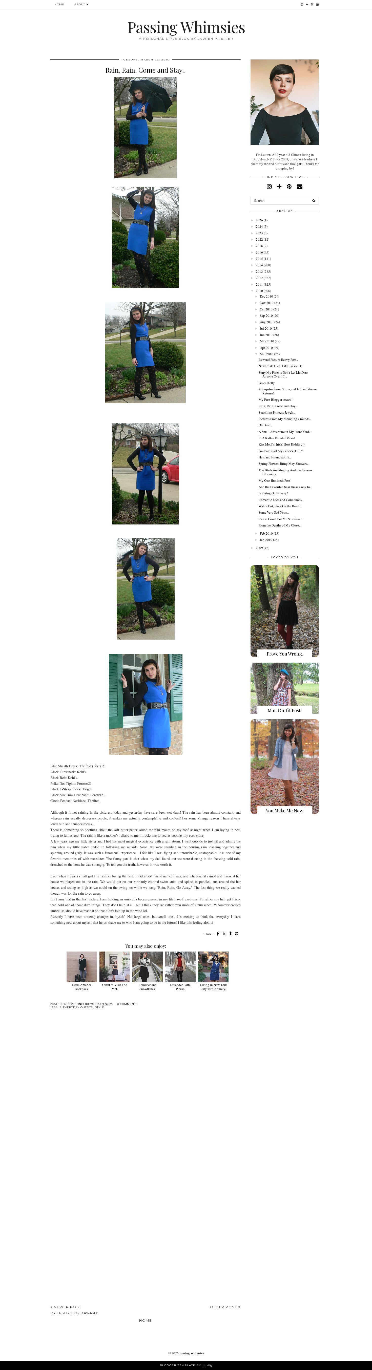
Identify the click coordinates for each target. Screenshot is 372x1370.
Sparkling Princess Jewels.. (277, 412)
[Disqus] (145, 1091)
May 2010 (267, 341)
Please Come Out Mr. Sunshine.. (280, 519)
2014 (259, 265)
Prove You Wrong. (285, 654)
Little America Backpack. (82, 986)
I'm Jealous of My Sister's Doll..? (281, 451)
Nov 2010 (267, 302)
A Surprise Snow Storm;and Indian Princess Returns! (288, 391)
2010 (259, 290)
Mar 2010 (266, 354)
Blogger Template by (186, 1365)
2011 (259, 284)
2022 (259, 239)
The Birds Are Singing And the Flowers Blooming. (285, 472)
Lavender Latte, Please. (180, 986)
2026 (259, 220)
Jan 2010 (266, 539)
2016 (259, 252)
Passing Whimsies (186, 26)
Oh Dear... (265, 425)
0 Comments (127, 1004)
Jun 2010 (266, 334)
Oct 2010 (266, 309)
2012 (259, 278)
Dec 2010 (266, 296)
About (79, 4)
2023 (259, 233)
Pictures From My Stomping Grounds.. (285, 418)
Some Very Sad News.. (274, 512)
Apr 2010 (266, 347)
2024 (259, 226)
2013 (259, 271)
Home (59, 4)
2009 (259, 547)
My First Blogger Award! (276, 399)
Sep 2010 (266, 315)
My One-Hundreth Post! (275, 480)
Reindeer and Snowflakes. (147, 986)
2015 (259, 258)
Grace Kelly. (267, 383)
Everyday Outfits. (78, 1007)
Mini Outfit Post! (285, 710)
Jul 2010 (266, 328)
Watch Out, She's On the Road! (279, 506)
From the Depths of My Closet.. (280, 525)
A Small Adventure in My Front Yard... (285, 431)
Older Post (224, 1307)
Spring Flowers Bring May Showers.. (283, 463)
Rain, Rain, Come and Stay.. (278, 406)
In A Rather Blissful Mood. (277, 438)
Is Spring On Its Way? (273, 493)
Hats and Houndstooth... (275, 457)
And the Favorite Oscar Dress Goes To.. (285, 486)
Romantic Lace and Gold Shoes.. (281, 499)
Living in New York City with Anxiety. (213, 986)
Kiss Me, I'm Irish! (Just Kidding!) (281, 444)
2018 (259, 245)
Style (99, 1007)
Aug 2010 (267, 322)
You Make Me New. (285, 811)
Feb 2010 (266, 533)
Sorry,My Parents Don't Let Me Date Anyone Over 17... (283, 374)
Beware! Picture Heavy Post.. (278, 359)
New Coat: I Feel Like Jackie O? (280, 366)
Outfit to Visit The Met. (114, 986)
